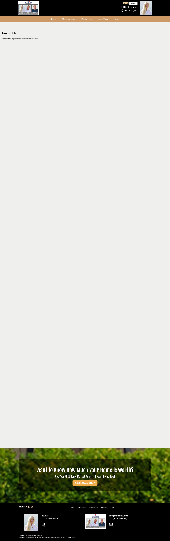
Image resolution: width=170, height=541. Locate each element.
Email (134, 3)
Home (72, 507)
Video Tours (104, 507)
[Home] (28, 7)
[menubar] (85, 19)
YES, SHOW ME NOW (85, 483)
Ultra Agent (71, 537)
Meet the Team (81, 507)
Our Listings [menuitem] (86, 19)
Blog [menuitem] (117, 19)
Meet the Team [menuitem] (68, 19)
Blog (112, 507)
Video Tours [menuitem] (103, 19)
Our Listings (93, 507)
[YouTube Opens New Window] (127, 3)
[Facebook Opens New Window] (124, 3)
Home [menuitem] (53, 19)
